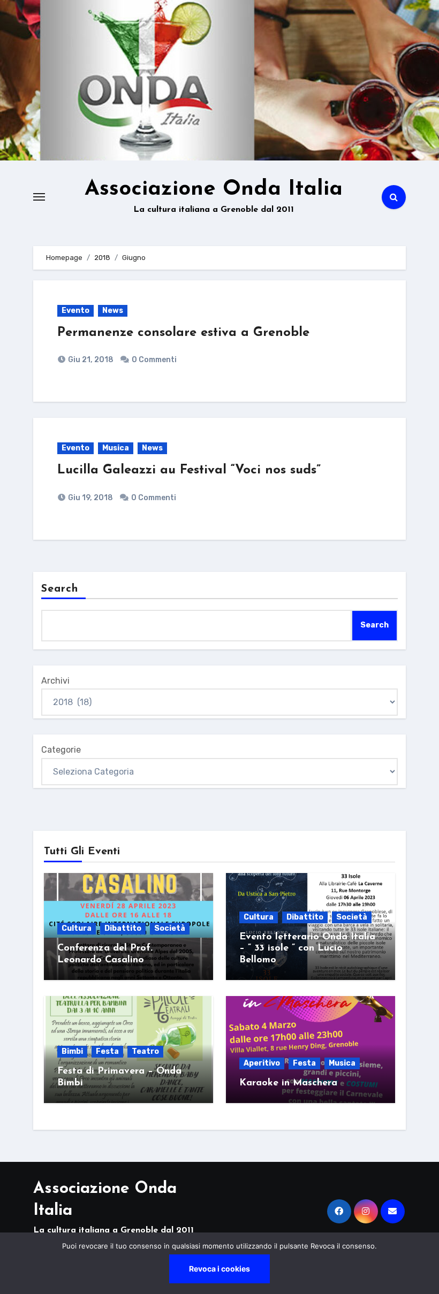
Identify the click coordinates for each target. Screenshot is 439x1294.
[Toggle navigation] (39, 197)
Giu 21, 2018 (89, 359)
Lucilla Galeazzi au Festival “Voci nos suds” (189, 470)
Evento (75, 310)
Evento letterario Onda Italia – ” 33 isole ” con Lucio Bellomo (307, 948)
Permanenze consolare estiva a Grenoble (183, 332)
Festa (107, 1051)
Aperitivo (262, 1063)
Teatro (145, 1051)
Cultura (77, 928)
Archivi (55, 681)
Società (169, 928)
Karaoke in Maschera (288, 1083)
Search (60, 589)
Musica (115, 448)
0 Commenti (154, 359)
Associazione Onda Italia (214, 189)
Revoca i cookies (219, 1268)
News (112, 310)
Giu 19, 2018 (89, 497)
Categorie (61, 750)
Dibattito (122, 928)
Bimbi (72, 1051)
